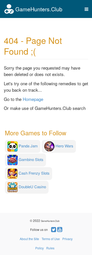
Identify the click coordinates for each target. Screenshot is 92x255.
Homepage (33, 99)
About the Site (29, 239)
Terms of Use (51, 239)
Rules (50, 248)
